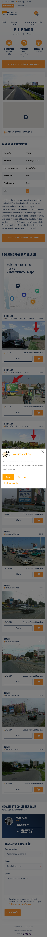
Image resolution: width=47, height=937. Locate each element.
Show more (22, 477)
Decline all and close (11, 483)
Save (8, 477)
